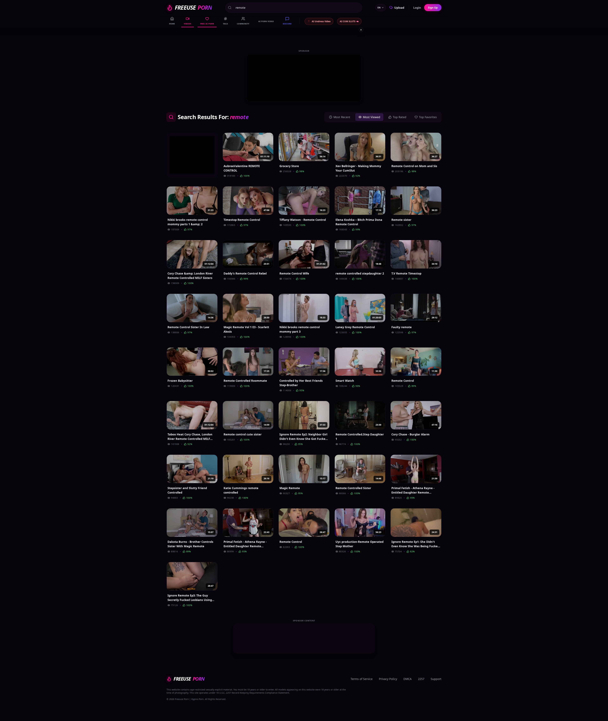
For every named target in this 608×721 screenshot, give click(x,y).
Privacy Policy (388, 679)
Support (436, 679)
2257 (421, 679)
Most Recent (341, 117)
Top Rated (399, 117)
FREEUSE (193, 7)
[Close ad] (361, 30)
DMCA (407, 679)
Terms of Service (362, 679)
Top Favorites (428, 117)
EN (378, 7)
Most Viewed (371, 117)
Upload (399, 8)
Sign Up (433, 7)
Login (417, 8)
